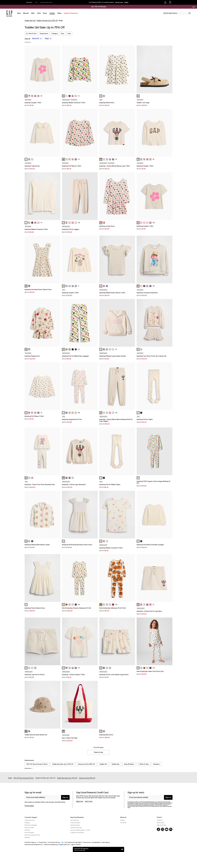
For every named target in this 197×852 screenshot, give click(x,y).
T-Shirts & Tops (144, 764)
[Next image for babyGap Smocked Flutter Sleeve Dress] (58, 259)
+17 (116, 159)
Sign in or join (119, 2)
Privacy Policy (42, 842)
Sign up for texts (161, 825)
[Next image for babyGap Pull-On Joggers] (95, 196)
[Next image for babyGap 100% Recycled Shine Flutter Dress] (95, 514)
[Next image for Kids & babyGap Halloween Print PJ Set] (132, 578)
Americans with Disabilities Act (33, 844)
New (19, 13)
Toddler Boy (116, 764)
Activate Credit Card (76, 827)
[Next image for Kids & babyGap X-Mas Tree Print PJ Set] (170, 641)
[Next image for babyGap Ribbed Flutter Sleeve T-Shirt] (132, 259)
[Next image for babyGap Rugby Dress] (58, 322)
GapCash (27, 837)
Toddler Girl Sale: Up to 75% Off (45, 778)
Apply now (79, 801)
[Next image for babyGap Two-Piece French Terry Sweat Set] (170, 322)
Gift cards (27, 830)
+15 (153, 222)
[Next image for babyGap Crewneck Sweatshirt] (170, 259)
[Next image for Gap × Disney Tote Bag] (95, 704)
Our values (123, 822)
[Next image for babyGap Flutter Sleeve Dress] (58, 578)
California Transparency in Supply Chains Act (57, 844)
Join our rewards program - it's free (80, 830)
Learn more (88, 801)
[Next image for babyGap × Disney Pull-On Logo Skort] (170, 578)
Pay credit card (74, 820)
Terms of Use (87, 842)
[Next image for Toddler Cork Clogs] (170, 69)
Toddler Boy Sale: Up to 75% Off (62, 764)
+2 (153, 604)
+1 (78, 286)
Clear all (27, 38)
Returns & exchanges (31, 825)
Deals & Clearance (71, 13)
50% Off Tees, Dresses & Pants (37, 764)
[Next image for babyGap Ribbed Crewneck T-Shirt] (95, 69)
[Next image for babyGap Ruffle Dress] (132, 69)
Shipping (27, 822)
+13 (79, 604)
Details (126, 2)
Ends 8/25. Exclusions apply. (186, 6)
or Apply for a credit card (77, 832)
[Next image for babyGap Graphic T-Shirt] (58, 69)
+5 (116, 349)
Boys (45, 13)
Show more (28, 768)
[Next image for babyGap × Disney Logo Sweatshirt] (95, 451)
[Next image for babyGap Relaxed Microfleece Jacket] (58, 514)
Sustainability (96, 842)
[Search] (189, 13)
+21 (79, 222)
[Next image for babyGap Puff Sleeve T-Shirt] (95, 132)
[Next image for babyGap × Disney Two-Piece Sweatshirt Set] (58, 451)
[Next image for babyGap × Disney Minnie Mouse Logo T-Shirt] (132, 132)
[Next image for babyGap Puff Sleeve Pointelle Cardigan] (170, 514)
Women (26, 13)
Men (33, 13)
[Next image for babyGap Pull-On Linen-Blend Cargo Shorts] (132, 641)
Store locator (160, 822)
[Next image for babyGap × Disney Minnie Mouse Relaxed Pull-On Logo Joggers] (132, 386)
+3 (79, 96)
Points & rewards (75, 822)
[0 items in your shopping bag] (170, 2)
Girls (39, 13)
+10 (153, 286)
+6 (41, 96)
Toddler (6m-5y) (30, 20)
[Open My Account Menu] (165, 2)
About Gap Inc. (106, 842)
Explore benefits (75, 825)
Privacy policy (29, 806)
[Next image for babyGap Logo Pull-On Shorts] (58, 641)
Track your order (29, 827)
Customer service (30, 820)
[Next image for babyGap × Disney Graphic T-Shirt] (95, 641)
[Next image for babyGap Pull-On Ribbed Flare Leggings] (95, 322)
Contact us (160, 820)
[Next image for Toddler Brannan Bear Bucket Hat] (58, 704)
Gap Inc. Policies (76, 844)
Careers (122, 820)
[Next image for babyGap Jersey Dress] (132, 196)
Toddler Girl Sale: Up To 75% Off (47, 20)
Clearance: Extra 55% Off (86, 764)
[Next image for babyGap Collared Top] (58, 132)
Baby (59, 13)
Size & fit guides (29, 832)
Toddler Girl (103, 764)
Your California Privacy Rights (73, 842)
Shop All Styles (129, 764)
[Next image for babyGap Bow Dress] (132, 704)
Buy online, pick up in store (32, 835)
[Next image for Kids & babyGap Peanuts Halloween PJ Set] (95, 578)
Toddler (52, 13)
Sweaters (156, 764)
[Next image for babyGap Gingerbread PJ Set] (95, 386)
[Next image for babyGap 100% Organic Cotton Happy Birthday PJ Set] (170, 451)
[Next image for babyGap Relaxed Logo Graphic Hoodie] (132, 322)
